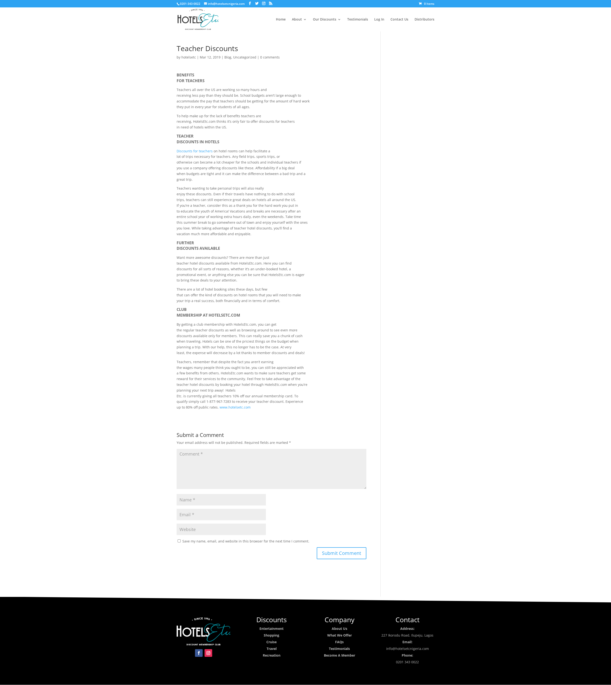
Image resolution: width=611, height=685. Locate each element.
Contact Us (399, 19)
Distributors (424, 19)
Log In (379, 19)
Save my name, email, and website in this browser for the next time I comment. (245, 541)
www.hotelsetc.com (235, 407)
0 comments (270, 57)
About (297, 19)
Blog (227, 57)
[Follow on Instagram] (208, 653)
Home (281, 19)
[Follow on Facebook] (199, 653)
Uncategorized (244, 57)
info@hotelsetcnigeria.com (407, 648)
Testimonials (357, 19)
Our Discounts (324, 19)
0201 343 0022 (407, 662)
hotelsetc (188, 57)
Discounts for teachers (195, 151)
